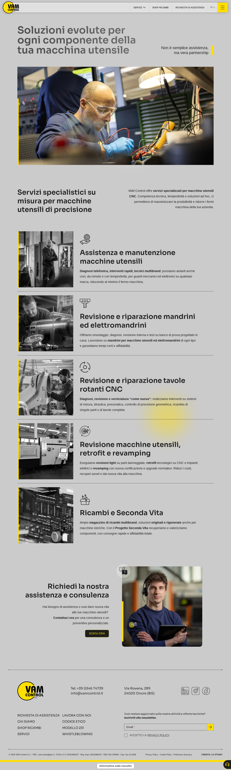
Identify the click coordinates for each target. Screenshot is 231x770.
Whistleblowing (77, 734)
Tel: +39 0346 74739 (87, 688)
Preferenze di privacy (183, 755)
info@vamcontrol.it (87, 693)
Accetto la (150, 735)
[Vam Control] (11, 7)
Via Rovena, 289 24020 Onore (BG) (139, 690)
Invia (210, 727)
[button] (212, 7)
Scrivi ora (97, 633)
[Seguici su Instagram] (195, 690)
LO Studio (216, 755)
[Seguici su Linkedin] (185, 690)
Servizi (23, 734)
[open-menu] (222, 7)
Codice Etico (73, 722)
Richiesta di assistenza (38, 715)
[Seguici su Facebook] (206, 690)
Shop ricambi (29, 728)
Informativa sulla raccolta (115, 765)
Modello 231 (73, 728)
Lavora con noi (76, 715)
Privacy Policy (158, 735)
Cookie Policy (166, 755)
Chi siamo (26, 722)
